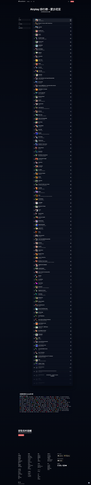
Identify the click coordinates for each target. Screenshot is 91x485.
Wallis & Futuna (49, 411)
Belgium (57, 396)
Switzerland (27, 410)
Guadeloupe (27, 402)
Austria (52, 396)
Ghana (65, 400)
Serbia (66, 407)
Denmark (43, 399)
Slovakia (34, 409)
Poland (69, 406)
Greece (22, 402)
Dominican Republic (51, 399)
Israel (26, 403)
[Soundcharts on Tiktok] (62, 465)
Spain (57, 409)
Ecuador (58, 399)
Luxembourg (23, 404)
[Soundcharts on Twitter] (64, 465)
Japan (39, 403)
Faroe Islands (23, 400)
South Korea (52, 409)
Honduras (33, 402)
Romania (38, 407)
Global (21, 396)
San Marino (53, 407)
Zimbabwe (55, 411)
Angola (36, 396)
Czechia (31, 399)
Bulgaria (32, 398)
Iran (68, 402)
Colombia (61, 398)
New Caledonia (23, 406)
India (59, 402)
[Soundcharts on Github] (58, 465)
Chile (52, 398)
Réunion (48, 407)
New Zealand (30, 406)
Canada (37, 398)
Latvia (48, 403)
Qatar (33, 407)
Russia (43, 407)
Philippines (63, 406)
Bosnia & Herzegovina (64, 396)
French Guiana (39, 400)
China (56, 398)
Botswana (22, 398)
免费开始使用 (21, 435)
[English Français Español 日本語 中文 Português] (20, 482)
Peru (58, 406)
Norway (49, 406)
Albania (26, 396)
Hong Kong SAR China (41, 402)
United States (31, 411)
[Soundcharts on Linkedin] (60, 465)
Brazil (27, 398)
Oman (54, 406)
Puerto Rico (28, 407)
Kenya (44, 403)
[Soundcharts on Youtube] (66, 465)
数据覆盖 (28, 1)
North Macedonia (42, 406)
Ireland (22, 403)
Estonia (63, 399)
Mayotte (44, 404)
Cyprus (26, 399)
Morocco (60, 404)
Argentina (41, 396)
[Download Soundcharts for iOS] (60, 456)
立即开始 (72, 1)
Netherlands (66, 404)
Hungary (49, 402)
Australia (47, 396)
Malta (33, 404)
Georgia (54, 400)
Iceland (55, 402)
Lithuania (66, 403)
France (33, 400)
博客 (33, 1)
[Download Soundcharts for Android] (67, 456)
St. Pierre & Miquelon (64, 409)
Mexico (49, 404)
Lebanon (53, 403)
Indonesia (64, 402)
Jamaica (35, 403)
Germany (59, 400)
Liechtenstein (60, 403)
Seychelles (22, 409)
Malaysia (29, 404)
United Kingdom (23, 411)
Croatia (22, 399)
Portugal (22, 407)
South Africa (45, 409)
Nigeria (36, 406)
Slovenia (39, 409)
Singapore (28, 409)
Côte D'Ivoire (37, 399)
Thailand (38, 410)
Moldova (54, 404)
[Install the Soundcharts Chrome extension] (65, 461)
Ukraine (57, 410)
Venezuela (42, 411)
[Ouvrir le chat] (89, 483)
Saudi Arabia (60, 407)
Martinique (38, 404)
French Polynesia (47, 400)
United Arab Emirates (64, 410)
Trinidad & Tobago (45, 410)
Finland (29, 400)
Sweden (22, 410)
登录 (68, 1)
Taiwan (33, 410)
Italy (30, 403)
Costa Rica (67, 398)
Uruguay (37, 411)
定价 (31, 1)
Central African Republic (45, 398)
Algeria (31, 396)
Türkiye (52, 410)
